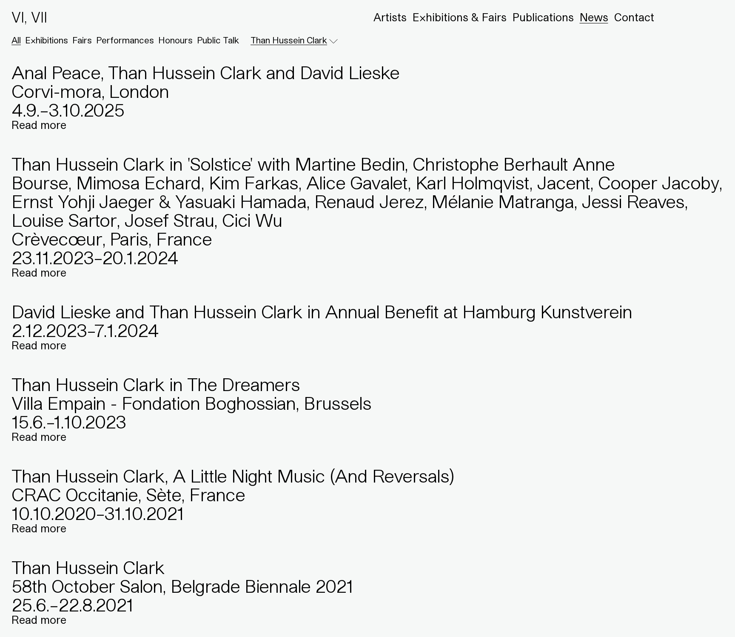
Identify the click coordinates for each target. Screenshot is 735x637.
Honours (175, 40)
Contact (634, 17)
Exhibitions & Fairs (460, 17)
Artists (390, 17)
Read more (38, 124)
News (594, 17)
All (16, 40)
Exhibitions (46, 40)
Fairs (82, 40)
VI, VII (29, 17)
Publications (543, 17)
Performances (125, 40)
